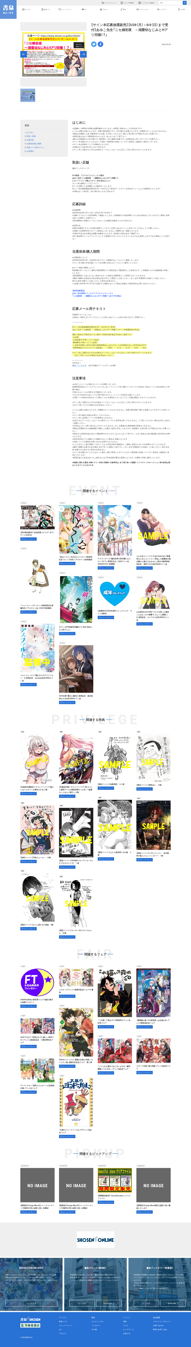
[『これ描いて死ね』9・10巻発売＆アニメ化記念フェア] (115, 996)
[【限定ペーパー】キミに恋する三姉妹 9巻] (37, 900)
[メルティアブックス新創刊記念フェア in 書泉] (76, 981)
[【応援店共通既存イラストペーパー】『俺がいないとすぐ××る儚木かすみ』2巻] (37, 763)
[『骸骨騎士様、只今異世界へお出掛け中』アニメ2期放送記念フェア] (153, 997)
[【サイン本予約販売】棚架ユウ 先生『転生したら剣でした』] (76, 603)
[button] (23, 54)
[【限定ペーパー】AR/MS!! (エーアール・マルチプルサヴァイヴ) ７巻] (76, 837)
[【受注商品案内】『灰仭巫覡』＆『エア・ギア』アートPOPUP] (37, 521)
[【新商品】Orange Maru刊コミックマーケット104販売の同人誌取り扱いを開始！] (76, 1189)
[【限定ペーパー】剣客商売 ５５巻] (115, 760)
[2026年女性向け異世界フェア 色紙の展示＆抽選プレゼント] (37, 986)
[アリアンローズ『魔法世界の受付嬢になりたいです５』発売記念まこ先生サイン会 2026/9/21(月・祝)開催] (115, 536)
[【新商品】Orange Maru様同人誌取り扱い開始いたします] (153, 1189)
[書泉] (30, 1318)
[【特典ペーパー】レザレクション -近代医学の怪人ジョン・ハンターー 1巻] (153, 829)
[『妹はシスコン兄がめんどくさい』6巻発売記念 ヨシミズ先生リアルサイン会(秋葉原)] (76, 533)
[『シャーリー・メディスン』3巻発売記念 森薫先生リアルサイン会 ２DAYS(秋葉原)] (37, 580)
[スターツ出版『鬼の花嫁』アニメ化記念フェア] (153, 1054)
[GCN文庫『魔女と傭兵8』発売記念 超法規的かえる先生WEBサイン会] (76, 673)
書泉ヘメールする (79, 365)
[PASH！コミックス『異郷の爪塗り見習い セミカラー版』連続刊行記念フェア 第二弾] (76, 1036)
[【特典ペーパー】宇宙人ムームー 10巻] (37, 832)
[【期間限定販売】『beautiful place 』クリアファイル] (115, 1184)
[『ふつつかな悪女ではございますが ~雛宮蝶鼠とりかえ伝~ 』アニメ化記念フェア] (115, 1055)
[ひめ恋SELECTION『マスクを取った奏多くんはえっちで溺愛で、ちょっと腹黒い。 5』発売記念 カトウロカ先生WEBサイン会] (153, 600)
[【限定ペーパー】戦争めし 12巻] (153, 761)
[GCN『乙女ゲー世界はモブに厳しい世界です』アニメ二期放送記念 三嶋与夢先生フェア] (37, 1031)
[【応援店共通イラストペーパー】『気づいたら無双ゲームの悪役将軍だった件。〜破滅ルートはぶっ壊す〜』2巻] (76, 764)
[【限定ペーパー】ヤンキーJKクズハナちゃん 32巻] (76, 907)
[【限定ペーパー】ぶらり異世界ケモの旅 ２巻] (115, 828)
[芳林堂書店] (30, 1325)
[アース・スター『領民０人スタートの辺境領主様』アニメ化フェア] (37, 1074)
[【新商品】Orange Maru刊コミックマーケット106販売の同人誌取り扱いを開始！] (37, 1189)
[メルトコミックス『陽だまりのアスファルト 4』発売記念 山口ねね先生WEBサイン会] (37, 653)
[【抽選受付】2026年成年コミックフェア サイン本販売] (115, 597)
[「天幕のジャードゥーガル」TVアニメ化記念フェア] (76, 1106)
